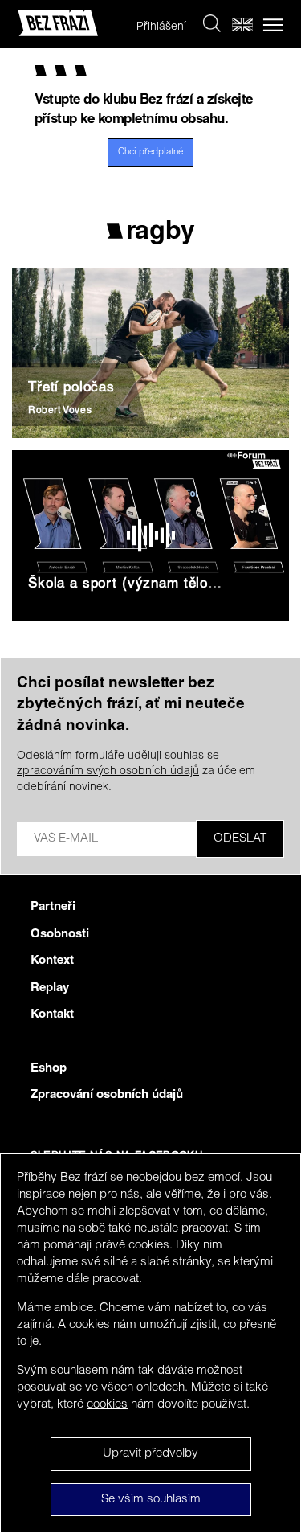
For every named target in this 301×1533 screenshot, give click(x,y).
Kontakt (52, 1015)
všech (117, 1388)
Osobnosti (60, 934)
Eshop (49, 1069)
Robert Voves (60, 411)
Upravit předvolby (150, 1454)
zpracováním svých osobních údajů (108, 771)
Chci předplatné (150, 152)
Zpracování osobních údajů (107, 1095)
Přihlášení (161, 27)
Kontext (52, 961)
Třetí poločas (71, 389)
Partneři (53, 907)
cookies (107, 1405)
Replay (50, 988)
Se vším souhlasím (151, 1500)
